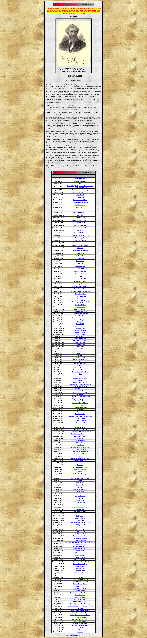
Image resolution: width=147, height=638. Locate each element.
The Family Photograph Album (80, 478)
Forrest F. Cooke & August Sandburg (80, 561)
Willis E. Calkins (80, 334)
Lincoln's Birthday (80, 630)
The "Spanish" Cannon (80, 348)
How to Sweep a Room (80, 289)
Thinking (80, 608)
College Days (80, 284)
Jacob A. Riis (80, 353)
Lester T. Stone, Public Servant (80, 447)
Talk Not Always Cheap (80, 238)
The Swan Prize (80, 255)
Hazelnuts (80, 215)
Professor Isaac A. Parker (80, 386)
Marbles (80, 380)
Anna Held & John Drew (80, 370)
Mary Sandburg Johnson (80, 546)
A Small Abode (80, 527)
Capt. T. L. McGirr (80, 305)
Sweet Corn (80, 465)
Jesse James (80, 445)
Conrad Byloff (80, 268)
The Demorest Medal (80, 511)
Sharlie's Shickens (80, 368)
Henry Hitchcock (80, 178)
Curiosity (80, 632)
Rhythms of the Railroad (80, 489)
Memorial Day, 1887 (80, 599)
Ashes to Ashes (80, 443)
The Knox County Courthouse (80, 476)
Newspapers (80, 230)
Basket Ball (80, 394)
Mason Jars (80, 355)
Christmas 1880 (80, 531)
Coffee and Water (80, 570)
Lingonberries (80, 482)
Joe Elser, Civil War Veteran (80, 625)
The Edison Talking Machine (80, 623)
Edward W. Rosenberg (80, 271)
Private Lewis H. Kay (80, 338)
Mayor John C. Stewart (80, 392)
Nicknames (80, 298)
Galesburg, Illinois (80, 427)
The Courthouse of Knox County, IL (80, 396)
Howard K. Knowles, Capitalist (80, 458)
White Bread (80, 409)
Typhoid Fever (80, 568)
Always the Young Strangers (80, 318)
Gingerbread (80, 195)
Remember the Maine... (80, 628)
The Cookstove (80, 210)
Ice (80, 361)
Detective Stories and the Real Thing (80, 384)
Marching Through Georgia (80, 467)
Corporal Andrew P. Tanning (80, 202)
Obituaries (80, 248)
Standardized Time (80, 328)
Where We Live (80, 485)
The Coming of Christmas (80, 538)
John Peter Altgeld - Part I (80, 581)
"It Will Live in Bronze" (80, 240)
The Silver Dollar (80, 414)
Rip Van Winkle (80, 513)
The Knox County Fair (80, 469)
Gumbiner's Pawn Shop (80, 407)
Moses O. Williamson (80, 363)
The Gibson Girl (80, 207)
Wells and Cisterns (80, 332)
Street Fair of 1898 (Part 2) (80, 190)
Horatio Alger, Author (80, 597)
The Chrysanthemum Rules (80, 227)
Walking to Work (80, 525)
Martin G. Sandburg (80, 621)
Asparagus (80, 390)
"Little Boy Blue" (80, 315)
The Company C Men (80, 351)
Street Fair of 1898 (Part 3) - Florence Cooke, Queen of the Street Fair (80, 186)
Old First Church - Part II (80, 376)
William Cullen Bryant (80, 281)
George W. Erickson (80, 309)
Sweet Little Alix (80, 365)
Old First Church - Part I (80, 378)
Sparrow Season (80, 307)
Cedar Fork (80, 263)
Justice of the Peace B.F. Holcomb (80, 326)
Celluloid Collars (80, 388)
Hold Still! (80, 303)
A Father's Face (80, 502)
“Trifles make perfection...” (80, 399)
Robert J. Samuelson (80, 225)
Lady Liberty (80, 586)
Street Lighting (80, 261)
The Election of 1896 (77, 434)
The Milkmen (80, 493)
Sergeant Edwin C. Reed (80, 200)
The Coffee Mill (80, 222)
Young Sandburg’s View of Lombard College (80, 606)
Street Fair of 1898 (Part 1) (80, 192)
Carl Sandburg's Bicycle (80, 548)
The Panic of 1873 (80, 253)
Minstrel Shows (80, 217)
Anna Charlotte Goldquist (80, 313)
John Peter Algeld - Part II (80, 579)
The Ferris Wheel (80, 205)
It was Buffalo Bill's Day (80, 429)
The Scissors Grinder (80, 454)
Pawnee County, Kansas (80, 382)
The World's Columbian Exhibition (80, 593)
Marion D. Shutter (80, 557)
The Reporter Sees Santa (80, 536)
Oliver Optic (80, 346)
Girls (80, 374)
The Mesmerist (80, 183)
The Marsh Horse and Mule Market (80, 291)
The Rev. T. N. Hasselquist (80, 474)
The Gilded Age (80, 344)
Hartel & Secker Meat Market (80, 372)
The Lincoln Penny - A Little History (80, 522)
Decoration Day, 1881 (80, 279)
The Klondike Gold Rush (80, 340)
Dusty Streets (80, 566)
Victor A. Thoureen (80, 296)
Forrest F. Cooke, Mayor (80, 564)
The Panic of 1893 (80, 471)
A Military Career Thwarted (80, 286)
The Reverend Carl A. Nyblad (80, 235)
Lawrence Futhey (80, 273)
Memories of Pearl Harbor (80, 220)
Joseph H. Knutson (80, 330)
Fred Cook (80, 322)
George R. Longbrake (80, 320)
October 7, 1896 (80, 357)
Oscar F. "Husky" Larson (80, 245)
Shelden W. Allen (80, 266)
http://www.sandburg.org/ (73, 635)
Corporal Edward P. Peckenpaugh (80, 301)
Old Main (80, 487)
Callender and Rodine (80, 181)
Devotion (80, 405)
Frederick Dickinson (80, 232)
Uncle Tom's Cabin (80, 401)
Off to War (80, 498)
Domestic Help (80, 324)
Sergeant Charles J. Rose (80, 212)
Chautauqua (80, 258)
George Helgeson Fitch (80, 311)
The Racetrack (80, 577)
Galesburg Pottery (80, 336)
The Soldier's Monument (80, 359)
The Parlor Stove (80, 440)
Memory (80, 276)
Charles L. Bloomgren (80, 342)
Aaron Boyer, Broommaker (80, 250)
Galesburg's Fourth (80, 588)
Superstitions (80, 197)
